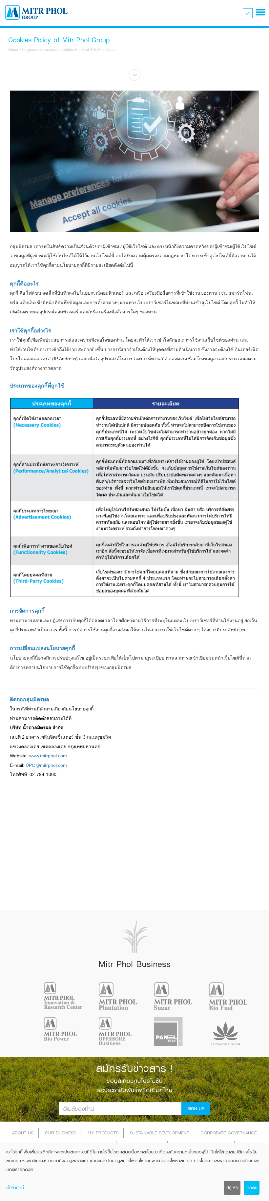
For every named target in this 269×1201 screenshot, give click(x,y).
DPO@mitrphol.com (46, 765)
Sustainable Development (159, 1133)
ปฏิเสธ (232, 1187)
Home (13, 49)
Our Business (60, 1133)
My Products (103, 1133)
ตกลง (251, 1187)
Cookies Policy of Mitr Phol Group (88, 49)
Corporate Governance (39, 49)
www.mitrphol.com (48, 755)
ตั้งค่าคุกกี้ (15, 1187)
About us (22, 1133)
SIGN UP (195, 1108)
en (248, 13)
